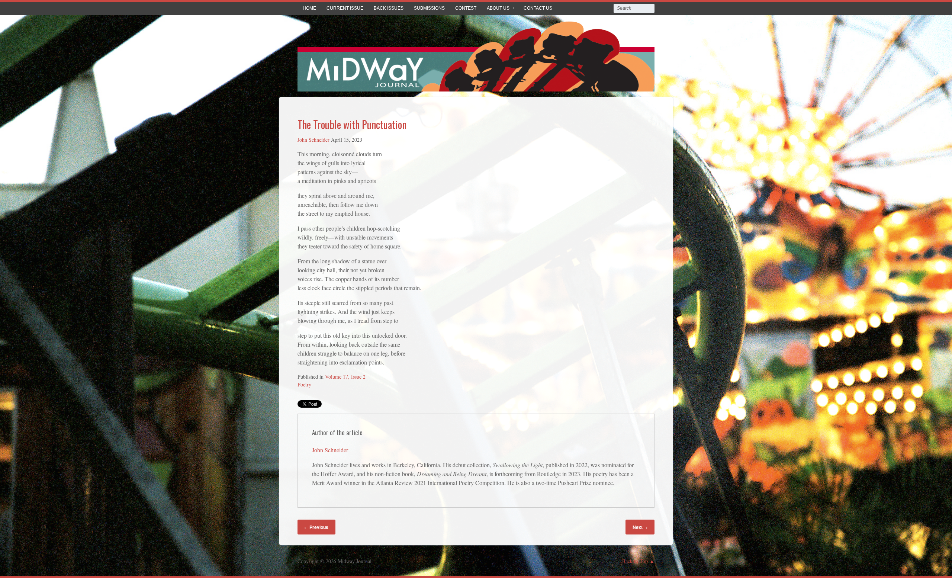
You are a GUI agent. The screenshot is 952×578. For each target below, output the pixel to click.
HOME (309, 8)
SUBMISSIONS (429, 8)
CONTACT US (538, 8)
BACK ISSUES (388, 8)
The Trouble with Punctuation (352, 124)
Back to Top (635, 561)
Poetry (304, 384)
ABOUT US (498, 8)
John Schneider (313, 139)
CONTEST (465, 8)
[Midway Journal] (476, 86)
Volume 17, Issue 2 (345, 376)
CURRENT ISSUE (345, 8)
